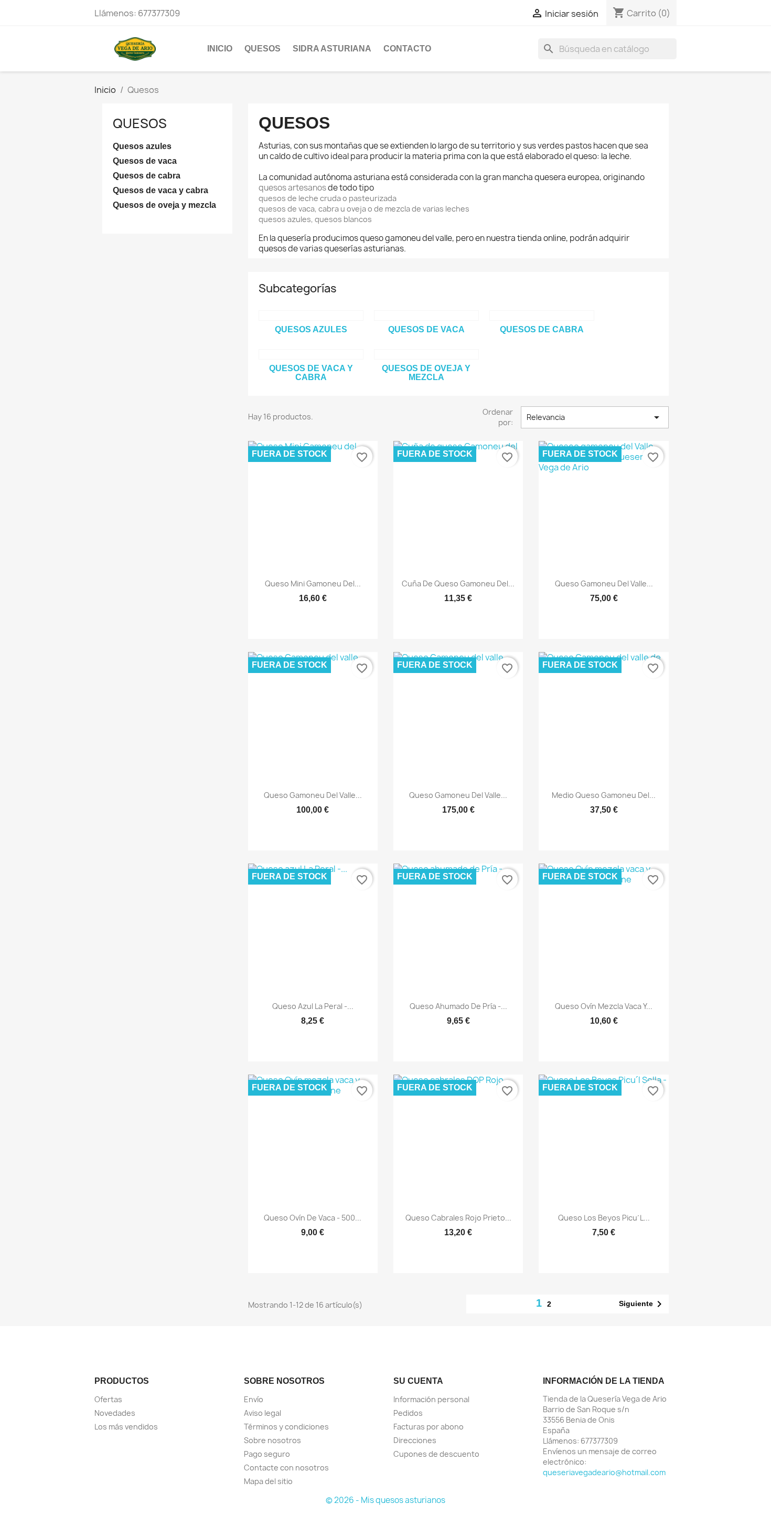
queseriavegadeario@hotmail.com (604, 1472)
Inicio (219, 48)
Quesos (262, 48)
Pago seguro (267, 1454)
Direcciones (414, 1440)
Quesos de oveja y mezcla (164, 205)
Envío (253, 1399)
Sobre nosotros (272, 1440)
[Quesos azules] (311, 315)
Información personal (431, 1399)
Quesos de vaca (145, 160)
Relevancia (595, 417)
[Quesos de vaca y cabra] (311, 354)
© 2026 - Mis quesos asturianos (385, 1500)
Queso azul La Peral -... (313, 1006)
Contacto (407, 48)
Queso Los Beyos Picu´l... (604, 1218)
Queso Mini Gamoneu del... (313, 583)
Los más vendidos (126, 1427)
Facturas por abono (428, 1427)
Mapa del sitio (268, 1481)
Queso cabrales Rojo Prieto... (458, 1218)
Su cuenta (418, 1380)
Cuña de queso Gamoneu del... (458, 583)
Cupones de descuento (436, 1454)
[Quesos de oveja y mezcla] (426, 354)
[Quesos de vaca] (426, 315)
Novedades (114, 1413)
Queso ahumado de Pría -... (458, 1006)
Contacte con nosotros (286, 1468)
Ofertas (108, 1399)
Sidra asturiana (332, 48)
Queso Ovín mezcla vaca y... (603, 1006)
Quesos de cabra (146, 175)
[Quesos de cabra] (541, 315)
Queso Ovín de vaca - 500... (312, 1218)
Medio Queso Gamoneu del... (604, 795)
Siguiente (642, 1304)
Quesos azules (142, 146)
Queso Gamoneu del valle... (604, 583)
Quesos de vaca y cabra (160, 190)
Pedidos (408, 1413)
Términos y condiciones (286, 1427)
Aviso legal (262, 1413)
